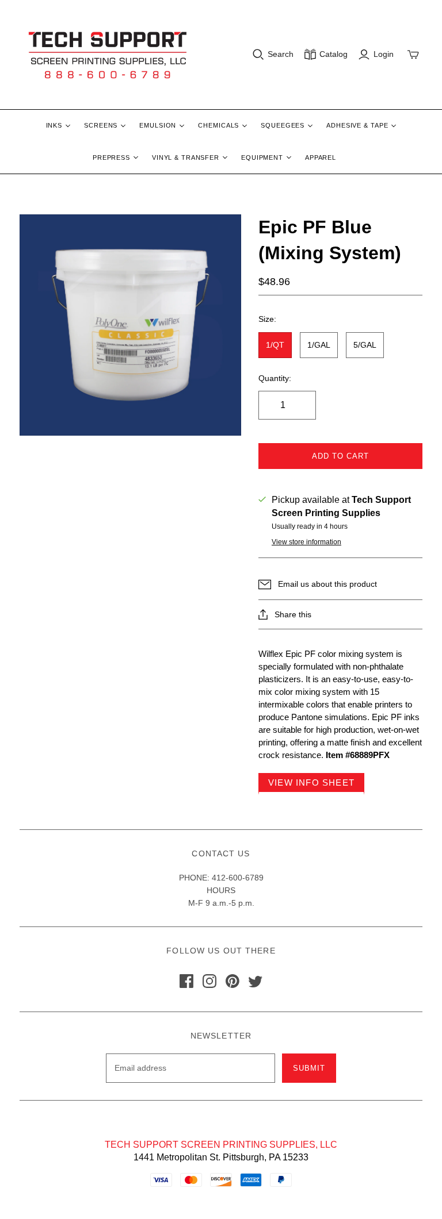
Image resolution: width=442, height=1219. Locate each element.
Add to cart (340, 456)
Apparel (320, 157)
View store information (306, 542)
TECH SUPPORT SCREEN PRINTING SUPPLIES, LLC (221, 1144)
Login (384, 54)
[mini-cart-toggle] (413, 54)
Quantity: (274, 378)
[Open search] (258, 54)
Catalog (333, 54)
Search (281, 54)
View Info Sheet (311, 782)
